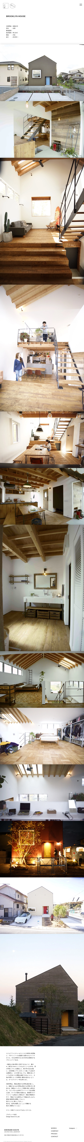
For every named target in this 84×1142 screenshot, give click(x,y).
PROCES (54, 1134)
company (54, 1131)
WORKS (54, 1128)
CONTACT (54, 1136)
